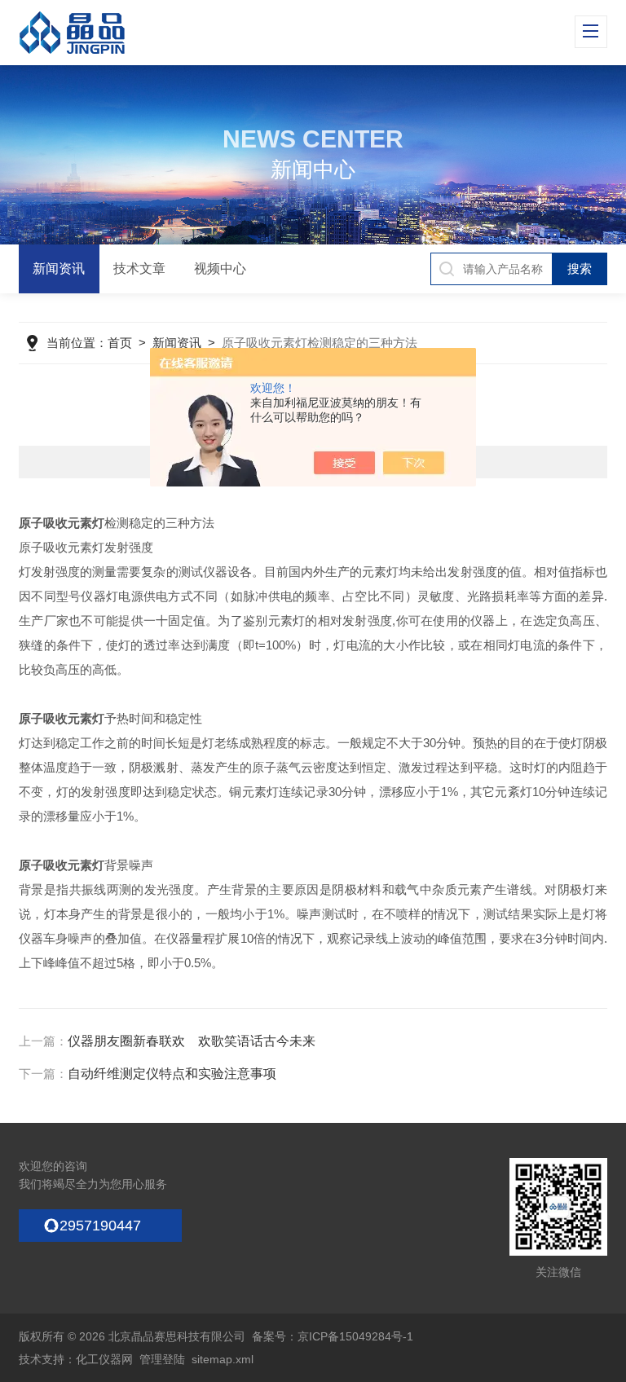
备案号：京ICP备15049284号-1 (332, 1336)
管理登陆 (162, 1359)
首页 (120, 343)
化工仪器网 (104, 1359)
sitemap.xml (222, 1359)
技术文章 (139, 268)
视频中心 (220, 268)
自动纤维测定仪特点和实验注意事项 (172, 1074)
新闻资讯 (59, 268)
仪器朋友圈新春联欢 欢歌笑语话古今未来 (191, 1041)
